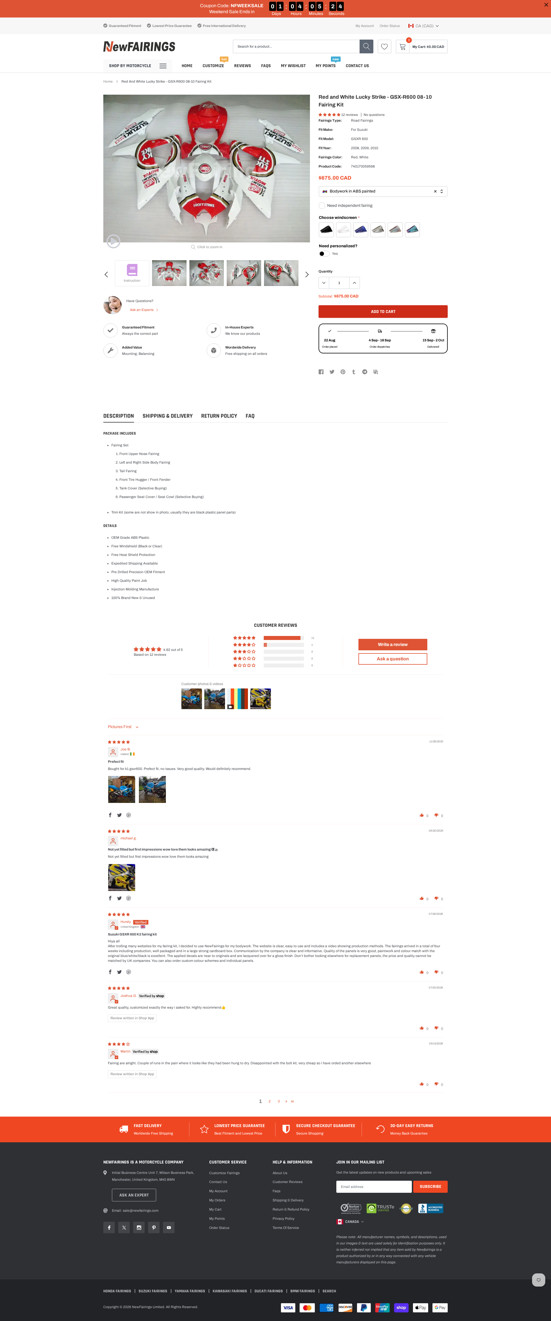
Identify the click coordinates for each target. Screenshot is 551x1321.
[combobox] (383, 191)
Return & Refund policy (291, 1209)
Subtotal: (326, 296)
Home (187, 66)
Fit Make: (326, 130)
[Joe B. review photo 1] (121, 789)
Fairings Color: (330, 157)
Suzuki (362, 130)
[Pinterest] (343, 371)
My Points (326, 66)
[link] (384, 46)
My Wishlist (293, 66)
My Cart (215, 1209)
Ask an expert (134, 1195)
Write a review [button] (393, 644)
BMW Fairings (303, 1291)
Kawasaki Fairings (230, 1291)
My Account (365, 26)
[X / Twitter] (332, 371)
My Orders (217, 1200)
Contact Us (357, 66)
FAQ (250, 416)
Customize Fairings (224, 1173)
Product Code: (330, 166)
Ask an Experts (142, 310)
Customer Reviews (287, 1182)
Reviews (242, 66)
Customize (213, 66)
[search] (366, 46)
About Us (280, 1173)
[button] (424, 26)
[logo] (139, 46)
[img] (119, 742)
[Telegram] (364, 371)
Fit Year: (325, 148)
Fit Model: (326, 139)
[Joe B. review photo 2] (152, 789)
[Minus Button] (324, 283)
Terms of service (286, 1228)
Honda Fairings (117, 1291)
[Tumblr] (353, 371)
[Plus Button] (354, 283)
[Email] (375, 371)
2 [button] (270, 1101)
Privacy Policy (283, 1219)
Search (329, 1291)
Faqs (266, 66)
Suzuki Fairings (153, 1291)
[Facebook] (321, 371)
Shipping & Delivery (168, 416)
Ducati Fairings (269, 1291)
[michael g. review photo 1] (121, 877)
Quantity (326, 271)
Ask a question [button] (393, 658)
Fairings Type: (330, 120)
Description (118, 416)
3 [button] (279, 1101)
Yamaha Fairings (190, 1291)
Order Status (390, 26)
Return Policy (219, 416)
